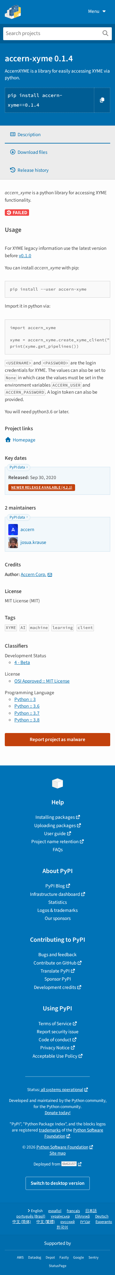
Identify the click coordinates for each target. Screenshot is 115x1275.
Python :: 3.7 (27, 713)
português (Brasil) (30, 1216)
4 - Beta (22, 662)
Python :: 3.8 (27, 719)
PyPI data (17, 467)
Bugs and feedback (57, 954)
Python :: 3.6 (27, 706)
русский (67, 1222)
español (54, 1211)
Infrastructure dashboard (55, 894)
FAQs (58, 849)
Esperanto (104, 1222)
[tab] (57, 135)
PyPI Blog (55, 885)
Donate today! (58, 1113)
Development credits (55, 987)
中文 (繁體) (45, 1222)
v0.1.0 (25, 255)
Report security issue (58, 1031)
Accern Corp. (33, 574)
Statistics (57, 902)
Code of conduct (55, 1039)
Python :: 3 (25, 699)
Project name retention (55, 841)
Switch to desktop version (58, 1183)
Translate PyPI (55, 970)
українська (60, 1216)
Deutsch (102, 1216)
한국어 (62, 1227)
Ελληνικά (82, 1216)
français (73, 1211)
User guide (55, 833)
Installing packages (55, 817)
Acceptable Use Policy (55, 1056)
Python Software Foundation (73, 1133)
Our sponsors (58, 918)
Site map (58, 1153)
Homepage (24, 439)
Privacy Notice (55, 1047)
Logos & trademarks (57, 910)
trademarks (50, 1130)
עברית (85, 1222)
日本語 (91, 1211)
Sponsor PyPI (57, 978)
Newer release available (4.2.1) (41, 487)
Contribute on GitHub (55, 962)
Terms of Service (55, 1023)
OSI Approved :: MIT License (42, 681)
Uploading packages (55, 825)
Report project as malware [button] (57, 739)
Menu (93, 11)
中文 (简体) (21, 1222)
